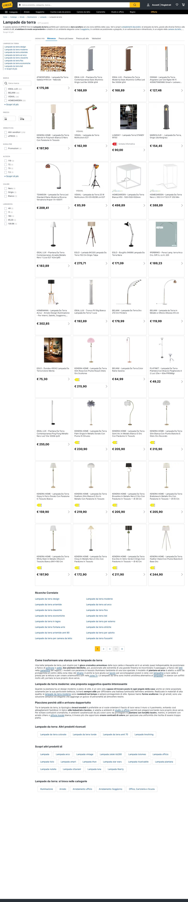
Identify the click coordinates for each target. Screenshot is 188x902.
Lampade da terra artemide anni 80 (52, 632)
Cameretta (100, 12)
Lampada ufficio (160, 754)
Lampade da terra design (15, 47)
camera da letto (174, 29)
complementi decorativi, (131, 27)
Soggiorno (40, 12)
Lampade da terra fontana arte (50, 627)
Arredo (27, 12)
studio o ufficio (122, 710)
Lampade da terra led (14, 66)
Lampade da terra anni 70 (115, 734)
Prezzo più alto (82, 38)
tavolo (112, 673)
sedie (59, 667)
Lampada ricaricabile (138, 761)
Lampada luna (94, 769)
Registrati (166, 5)
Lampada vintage (84, 754)
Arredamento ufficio (82, 789)
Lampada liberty (116, 769)
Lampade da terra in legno (48, 621)
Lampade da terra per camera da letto (53, 638)
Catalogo (13, 17)
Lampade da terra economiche (17, 63)
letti (181, 667)
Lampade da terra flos (14, 60)
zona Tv (93, 675)
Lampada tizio (47, 761)
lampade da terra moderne (58, 694)
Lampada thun (89, 761)
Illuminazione (32, 17)
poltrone (50, 667)
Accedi (155, 5)
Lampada (43, 17)
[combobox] (74, 4)
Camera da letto (83, 12)
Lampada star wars (112, 761)
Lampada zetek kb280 (111, 754)
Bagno (132, 12)
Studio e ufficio (117, 12)
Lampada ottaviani (72, 769)
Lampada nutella (48, 769)
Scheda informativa (127, 144)
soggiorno (85, 29)
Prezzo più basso (66, 38)
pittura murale (57, 715)
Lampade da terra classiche (16, 58)
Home (5, 17)
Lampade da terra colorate (53, 734)
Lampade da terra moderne (16, 49)
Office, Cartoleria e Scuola (142, 789)
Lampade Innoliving (144, 734)
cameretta (45, 670)
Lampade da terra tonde (84, 734)
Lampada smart (68, 761)
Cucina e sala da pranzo (60, 12)
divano (80, 673)
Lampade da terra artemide (16, 52)
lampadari (158, 675)
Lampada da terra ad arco (16, 55)
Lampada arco (63, 754)
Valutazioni (96, 38)
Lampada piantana (164, 761)
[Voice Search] (20, 5)
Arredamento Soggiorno (110, 789)
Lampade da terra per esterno (100, 621)
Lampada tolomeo (137, 754)
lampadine (159, 673)
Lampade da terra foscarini (99, 638)
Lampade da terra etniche (98, 627)
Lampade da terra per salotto (100, 632)
